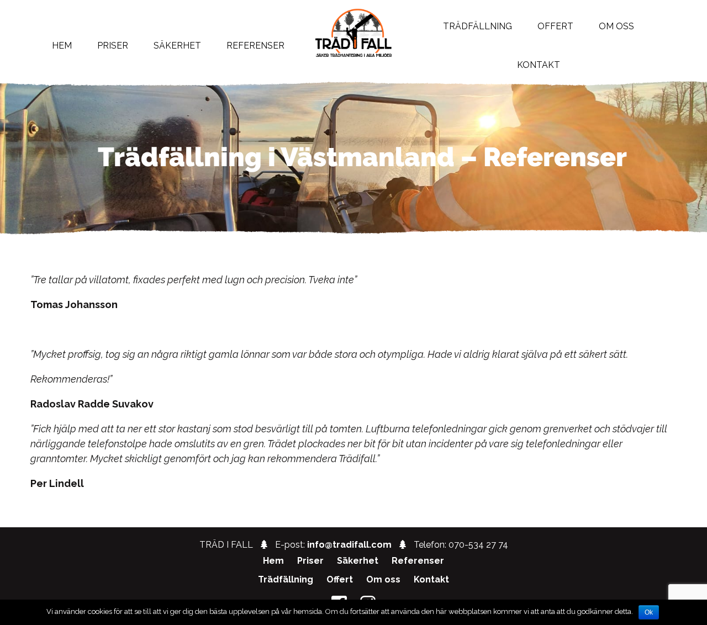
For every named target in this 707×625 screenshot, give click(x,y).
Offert (339, 579)
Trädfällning (285, 579)
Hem (62, 45)
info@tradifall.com (349, 544)
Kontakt (538, 65)
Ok (649, 612)
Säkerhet (177, 45)
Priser (112, 45)
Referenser (255, 45)
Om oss (383, 579)
